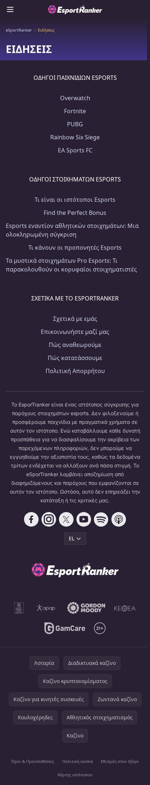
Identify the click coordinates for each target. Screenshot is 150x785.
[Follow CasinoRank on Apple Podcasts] (118, 519)
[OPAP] (46, 608)
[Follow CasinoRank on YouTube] (83, 519)
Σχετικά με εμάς (75, 319)
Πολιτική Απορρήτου (75, 371)
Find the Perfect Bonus (75, 213)
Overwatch (75, 98)
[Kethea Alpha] (125, 608)
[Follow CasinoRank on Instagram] (49, 519)
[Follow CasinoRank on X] (66, 519)
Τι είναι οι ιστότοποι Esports (75, 200)
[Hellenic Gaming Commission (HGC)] (19, 608)
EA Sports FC (75, 150)
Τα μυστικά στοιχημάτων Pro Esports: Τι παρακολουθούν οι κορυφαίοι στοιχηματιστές (71, 265)
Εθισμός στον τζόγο (120, 761)
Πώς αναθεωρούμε (75, 345)
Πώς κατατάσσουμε (75, 358)
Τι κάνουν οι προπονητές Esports (75, 248)
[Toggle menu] (10, 9)
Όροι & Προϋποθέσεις (32, 761)
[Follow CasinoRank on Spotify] (101, 519)
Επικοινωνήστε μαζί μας (75, 332)
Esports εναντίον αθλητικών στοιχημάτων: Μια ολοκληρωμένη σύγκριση (72, 230)
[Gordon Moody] (86, 608)
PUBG (75, 124)
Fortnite (75, 111)
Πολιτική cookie (77, 761)
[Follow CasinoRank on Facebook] (31, 519)
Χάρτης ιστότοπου (75, 774)
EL (71, 538)
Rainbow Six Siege (75, 137)
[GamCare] (64, 628)
